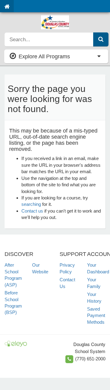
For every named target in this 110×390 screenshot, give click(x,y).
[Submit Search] (100, 39)
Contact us (32, 210)
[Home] (7, 6)
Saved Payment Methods (96, 315)
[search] (49, 39)
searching (31, 204)
